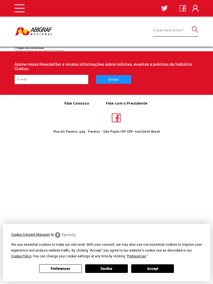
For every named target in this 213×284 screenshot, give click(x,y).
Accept (152, 269)
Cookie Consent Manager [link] (30, 235)
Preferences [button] (136, 256)
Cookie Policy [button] (21, 256)
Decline (106, 269)
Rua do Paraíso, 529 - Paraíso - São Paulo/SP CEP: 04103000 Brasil (107, 131)
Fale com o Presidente (127, 103)
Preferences (60, 269)
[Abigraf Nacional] (33, 31)
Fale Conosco (76, 103)
